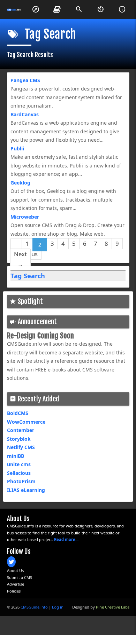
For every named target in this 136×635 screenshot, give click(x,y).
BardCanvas (24, 114)
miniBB (15, 456)
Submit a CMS (19, 577)
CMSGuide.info (34, 607)
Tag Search (27, 276)
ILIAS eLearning (26, 490)
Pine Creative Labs (112, 607)
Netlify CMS (21, 447)
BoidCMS (17, 413)
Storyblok (19, 439)
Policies (14, 591)
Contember (20, 430)
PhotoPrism (21, 481)
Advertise (15, 584)
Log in (57, 607)
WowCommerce (26, 421)
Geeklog (20, 182)
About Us (15, 570)
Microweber (24, 216)
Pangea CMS (25, 80)
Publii (17, 148)
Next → (20, 259)
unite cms (19, 464)
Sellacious (19, 473)
